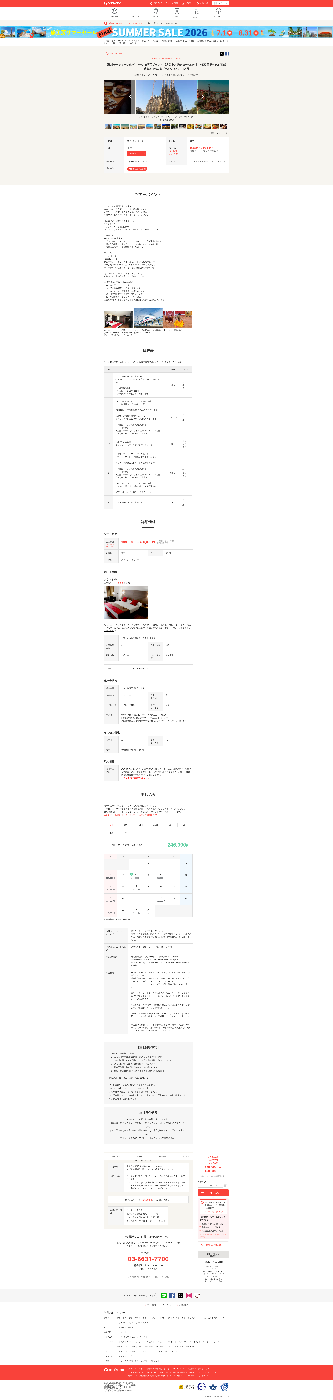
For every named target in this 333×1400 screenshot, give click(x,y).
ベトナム (202, 1318)
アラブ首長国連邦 (131, 1361)
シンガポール (154, 1318)
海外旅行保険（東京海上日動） (158, 1372)
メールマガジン (167, 1305)
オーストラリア (123, 1337)
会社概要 (131, 1369)
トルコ (119, 1361)
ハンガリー (207, 1342)
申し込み (186, 1157)
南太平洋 (107, 1332)
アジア (106, 1318)
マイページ (223, 3)
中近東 (106, 1361)
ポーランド (190, 1347)
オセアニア (108, 1337)
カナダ (129, 1356)
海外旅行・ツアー (114, 1312)
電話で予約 (158, 3)
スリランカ (121, 1323)
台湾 (124, 1318)
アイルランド (160, 1342)
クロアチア (160, 1347)
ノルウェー (134, 1351)
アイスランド (170, 1351)
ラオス (221, 1318)
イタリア (120, 1342)
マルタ (132, 1347)
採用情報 (149, 1369)
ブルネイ (175, 1318)
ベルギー (170, 1342)
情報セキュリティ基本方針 (186, 1376)
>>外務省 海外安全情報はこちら (135, 778)
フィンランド (122, 1351)
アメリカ (120, 1356)
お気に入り (204, 3)
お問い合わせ (202, 1369)
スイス (169, 1347)
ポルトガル (149, 1347)
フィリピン (192, 1318)
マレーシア (165, 1318)
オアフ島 (120, 1327)
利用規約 (192, 1372)
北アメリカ (108, 1356)
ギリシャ (197, 1342)
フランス (139, 1342)
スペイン (129, 1342)
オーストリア (122, 1347)
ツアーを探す (151, 1305)
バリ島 (130, 1323)
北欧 (105, 1351)
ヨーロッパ (108, 1342)
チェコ (216, 1342)
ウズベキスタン (142, 1323)
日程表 (139, 1157)
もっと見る (109, 630)
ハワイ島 (129, 1327)
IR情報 (139, 1369)
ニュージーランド (138, 1337)
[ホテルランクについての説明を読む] (129, 583)
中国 (144, 1318)
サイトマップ (203, 1376)
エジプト (144, 1361)
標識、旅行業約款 (179, 1372)
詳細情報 (162, 1157)
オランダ (187, 1342)
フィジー (120, 1332)
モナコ (140, 1347)
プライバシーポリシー (206, 1372)
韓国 (118, 1318)
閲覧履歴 (189, 3)
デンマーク (145, 1351)
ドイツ (179, 1342)
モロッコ (153, 1361)
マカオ (137, 1318)
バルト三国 (179, 1347)
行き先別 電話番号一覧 (136, 1372)
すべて (126, 832)
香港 (130, 1318)
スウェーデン (157, 1351)
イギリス (148, 1342)
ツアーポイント (116, 1157)
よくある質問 (173, 3)
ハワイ (106, 1327)
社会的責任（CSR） (162, 1369)
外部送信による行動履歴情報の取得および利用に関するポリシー (150, 1376)
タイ (183, 1318)
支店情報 (191, 1369)
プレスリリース (178, 1369)
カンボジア (212, 1318)
